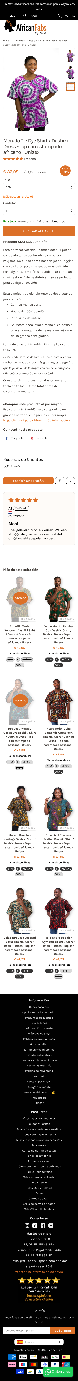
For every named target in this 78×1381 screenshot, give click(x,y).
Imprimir (39, 1076)
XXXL (19, 665)
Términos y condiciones (39, 1049)
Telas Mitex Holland (39, 1188)
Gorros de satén (39, 1198)
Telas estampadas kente (39, 1177)
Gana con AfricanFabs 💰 (39, 1092)
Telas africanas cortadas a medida (39, 1129)
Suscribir (62, 1330)
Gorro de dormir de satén (39, 1203)
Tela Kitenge (39, 1182)
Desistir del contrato (39, 1055)
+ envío (42, 172)
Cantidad (10, 203)
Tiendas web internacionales (39, 1060)
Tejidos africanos (39, 1123)
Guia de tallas (39, 1044)
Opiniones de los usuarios (39, 1012)
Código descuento (39, 1087)
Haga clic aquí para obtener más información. (36, 420)
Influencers (39, 1097)
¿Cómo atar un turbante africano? (39, 1166)
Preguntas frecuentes (39, 1017)
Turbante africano (39, 1161)
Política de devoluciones (39, 1038)
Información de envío (39, 1028)
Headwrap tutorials (39, 1065)
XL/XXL (27, 659)
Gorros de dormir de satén (39, 1150)
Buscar (39, 1102)
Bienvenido (10, 4)
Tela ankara (39, 1145)
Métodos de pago (39, 1033)
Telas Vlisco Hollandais (39, 1209)
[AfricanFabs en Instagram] (27, 1226)
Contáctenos (39, 1023)
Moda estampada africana (39, 1134)
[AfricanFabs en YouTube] (50, 1226)
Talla (6, 180)
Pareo (39, 1193)
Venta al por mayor (39, 1081)
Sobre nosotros (39, 1007)
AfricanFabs (56, 1350)
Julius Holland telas (39, 1171)
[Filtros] (59, 480)
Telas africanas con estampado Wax (39, 1139)
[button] (13, 159)
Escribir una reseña (28, 481)
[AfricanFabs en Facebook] (42, 1226)
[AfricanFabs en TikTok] (34, 1227)
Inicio (6, 40)
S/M (10, 659)
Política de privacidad (39, 1070)
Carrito (69, 16)
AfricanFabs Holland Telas (39, 1118)
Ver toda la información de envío (39, 1272)
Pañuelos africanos (39, 1155)
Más (11, 16)
